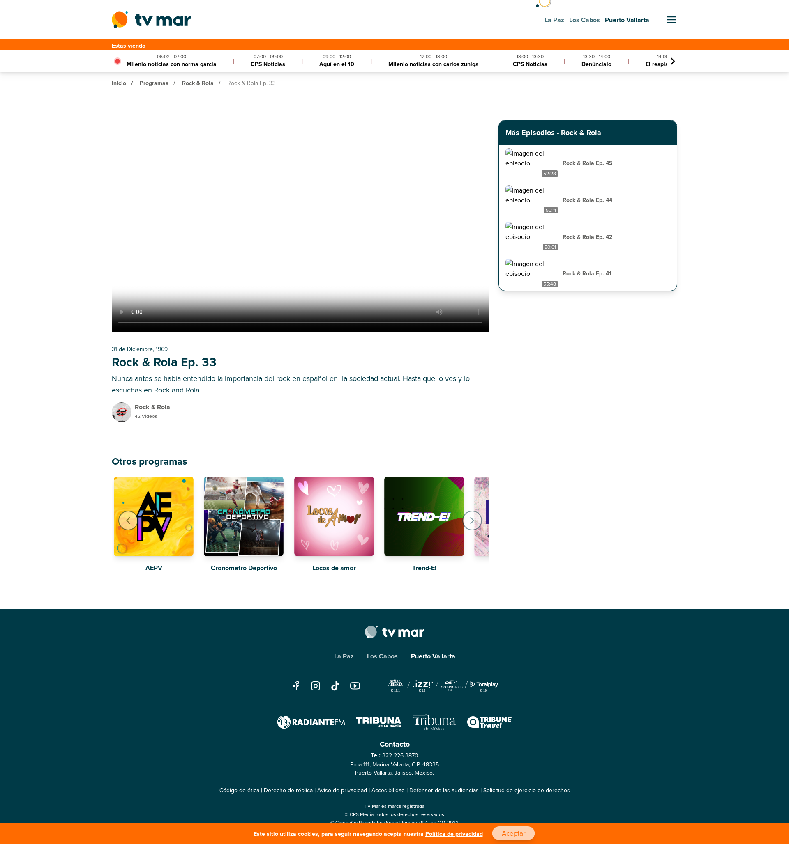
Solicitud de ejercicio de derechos (526, 790)
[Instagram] (316, 686)
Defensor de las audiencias (444, 790)
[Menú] (671, 19)
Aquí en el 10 (336, 64)
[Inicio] (151, 19)
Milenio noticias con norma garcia (172, 64)
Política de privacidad (454, 834)
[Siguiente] (673, 61)
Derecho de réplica (288, 790)
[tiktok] (335, 686)
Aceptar (513, 833)
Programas (154, 83)
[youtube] (355, 686)
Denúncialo (596, 64)
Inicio (119, 83)
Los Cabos (382, 656)
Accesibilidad (388, 790)
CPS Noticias (268, 64)
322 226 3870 (400, 755)
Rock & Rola (198, 83)
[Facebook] (296, 686)
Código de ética (239, 790)
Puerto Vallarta (433, 656)
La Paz (344, 656)
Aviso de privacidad (342, 790)
